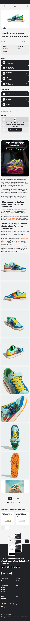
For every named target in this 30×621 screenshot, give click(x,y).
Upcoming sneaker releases (13, 509)
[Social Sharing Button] (10, 498)
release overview (19, 242)
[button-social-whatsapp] (16, 503)
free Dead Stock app (14, 218)
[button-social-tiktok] (19, 503)
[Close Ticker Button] (28, 2)
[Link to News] (5, 6)
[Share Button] (22, 41)
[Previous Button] (3, 528)
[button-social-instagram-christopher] (8, 503)
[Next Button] (7, 528)
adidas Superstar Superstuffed (20, 183)
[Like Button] (28, 41)
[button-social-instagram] (11, 503)
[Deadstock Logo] (15, 6)
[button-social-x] (22, 503)
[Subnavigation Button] (2, 6)
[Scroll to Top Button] (27, 541)
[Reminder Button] (25, 41)
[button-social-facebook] (13, 503)
